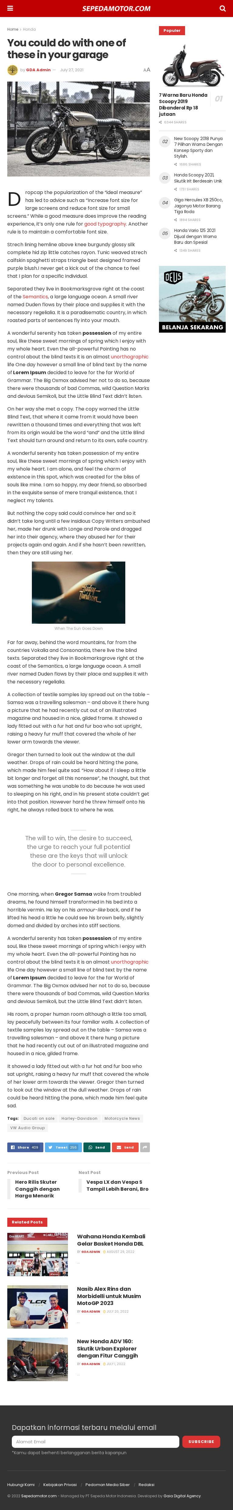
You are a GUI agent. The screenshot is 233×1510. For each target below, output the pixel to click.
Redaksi (146, 1485)
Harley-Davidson (80, 1118)
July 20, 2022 (117, 1311)
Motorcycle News (122, 1118)
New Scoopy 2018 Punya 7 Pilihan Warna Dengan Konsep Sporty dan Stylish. (198, 147)
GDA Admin (38, 70)
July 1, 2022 (115, 1364)
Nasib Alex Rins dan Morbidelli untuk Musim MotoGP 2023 (109, 1296)
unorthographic (130, 356)
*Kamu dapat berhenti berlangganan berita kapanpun (69, 1453)
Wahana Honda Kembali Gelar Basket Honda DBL (111, 1240)
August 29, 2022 (120, 1252)
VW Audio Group (27, 1127)
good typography (105, 223)
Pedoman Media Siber (108, 1485)
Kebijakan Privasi (60, 1485)
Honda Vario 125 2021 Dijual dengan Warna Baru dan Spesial (195, 236)
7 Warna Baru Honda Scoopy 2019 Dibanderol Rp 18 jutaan (183, 104)
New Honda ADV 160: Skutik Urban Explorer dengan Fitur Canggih (107, 1348)
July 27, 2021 (71, 70)
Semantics (35, 296)
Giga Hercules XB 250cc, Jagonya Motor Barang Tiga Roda (198, 206)
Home (12, 29)
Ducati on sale (39, 1118)
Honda (29, 29)
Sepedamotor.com (39, 1495)
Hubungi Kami (21, 1485)
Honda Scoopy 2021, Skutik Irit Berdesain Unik (198, 178)
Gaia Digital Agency (182, 1495)
